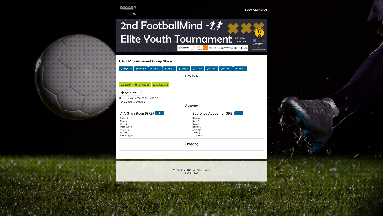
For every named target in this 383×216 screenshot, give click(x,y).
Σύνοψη (127, 85)
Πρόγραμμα (143, 85)
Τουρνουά (127, 69)
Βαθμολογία (161, 85)
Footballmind (256, 10)
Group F (213, 69)
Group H (241, 69)
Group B (156, 69)
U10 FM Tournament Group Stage (145, 61)
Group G (227, 69)
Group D (184, 69)
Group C (170, 69)
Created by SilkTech (182, 170)
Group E (198, 69)
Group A (142, 69)
